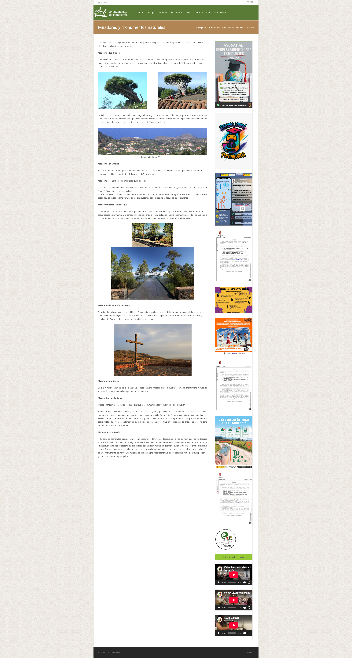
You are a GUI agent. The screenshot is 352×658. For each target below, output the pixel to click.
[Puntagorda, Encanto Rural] (113, 12)
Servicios (163, 12)
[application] (233, 574)
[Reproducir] (218, 582)
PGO (189, 12)
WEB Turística (220, 12)
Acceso (250, 652)
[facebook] (248, 3)
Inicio (140, 12)
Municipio (151, 12)
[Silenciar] (244, 582)
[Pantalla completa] (249, 582)
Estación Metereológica (233, 557)
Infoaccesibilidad (202, 12)
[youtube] (252, 3)
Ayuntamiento (177, 12)
